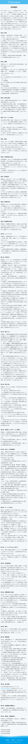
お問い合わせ (19, 740)
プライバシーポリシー (6, 688)
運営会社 (13, 740)
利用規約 (7, 740)
